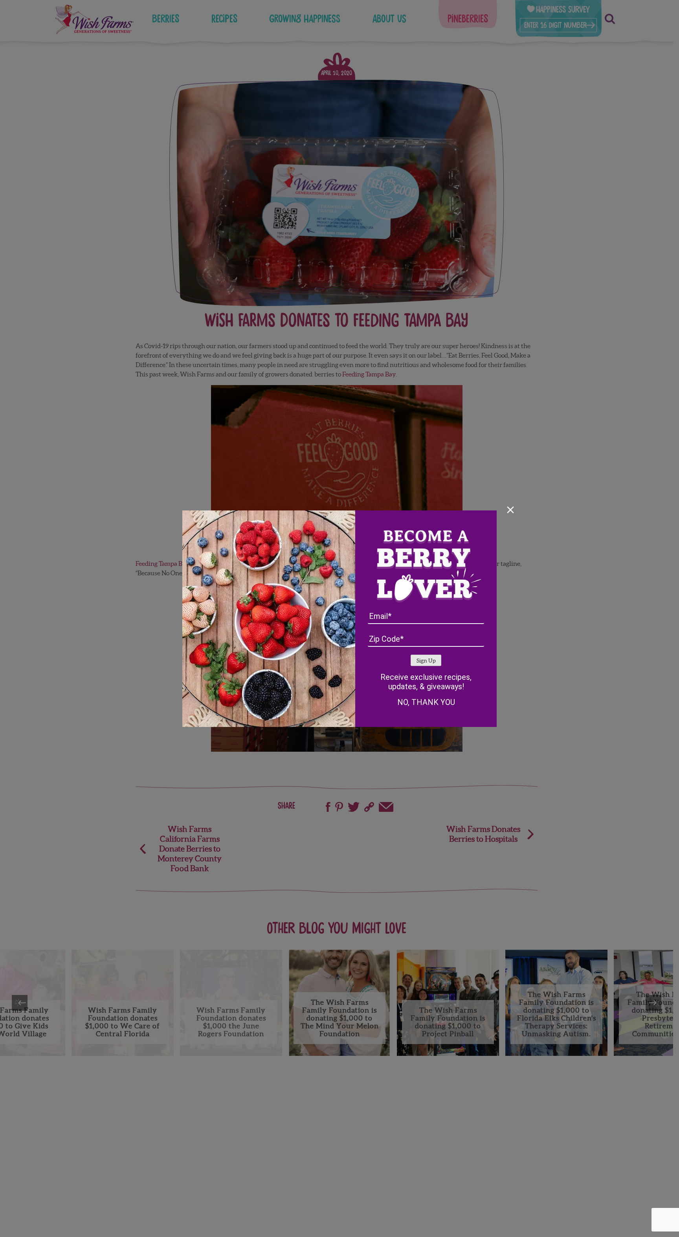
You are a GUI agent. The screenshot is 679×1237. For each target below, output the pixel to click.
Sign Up (426, 661)
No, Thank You (426, 702)
